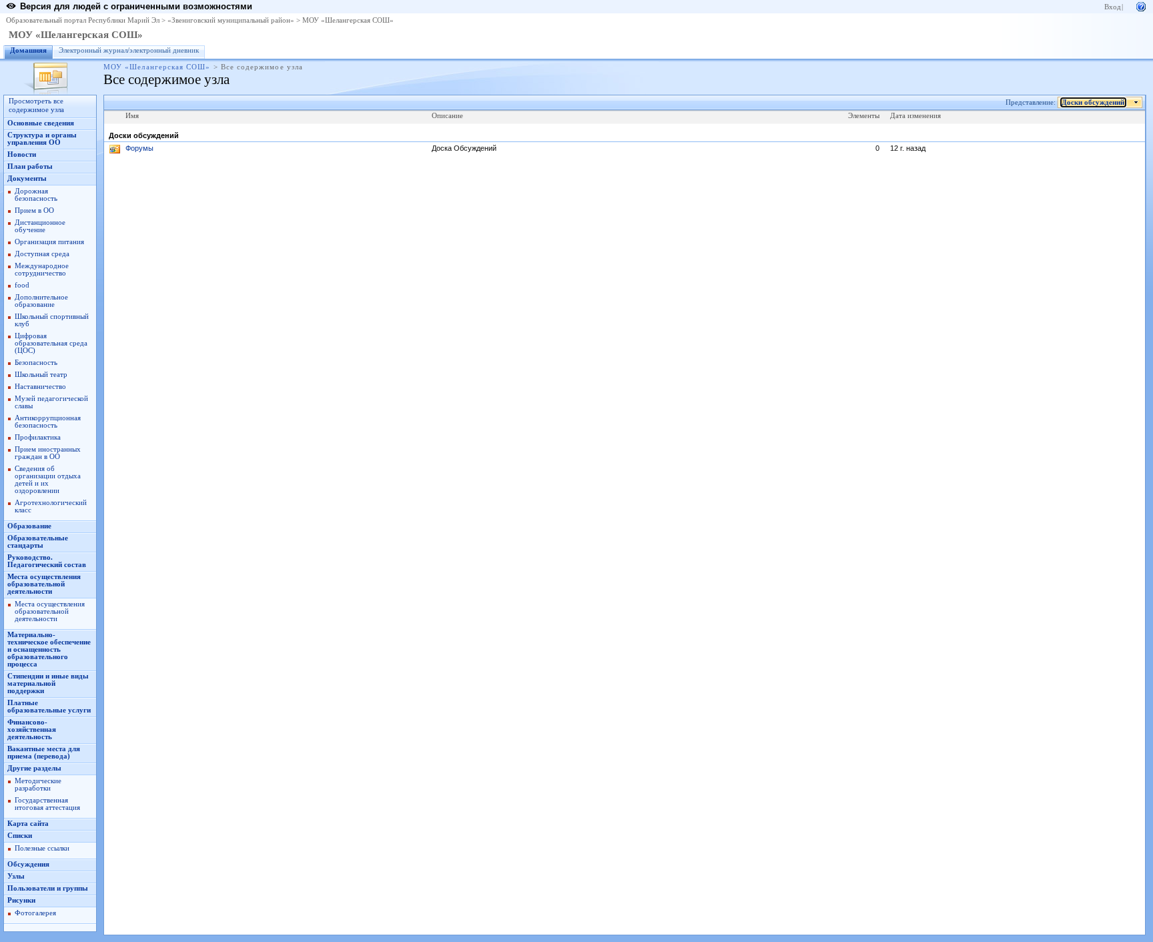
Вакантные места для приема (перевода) (43, 752)
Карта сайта (28, 823)
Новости (21, 154)
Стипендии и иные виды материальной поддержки (48, 683)
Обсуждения (28, 864)
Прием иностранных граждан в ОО (48, 453)
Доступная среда (42, 254)
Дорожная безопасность (36, 194)
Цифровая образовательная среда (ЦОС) (51, 343)
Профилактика (38, 437)
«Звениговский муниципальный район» (230, 20)
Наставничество (40, 386)
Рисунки (21, 900)
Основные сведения (40, 123)
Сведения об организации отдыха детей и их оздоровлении (48, 479)
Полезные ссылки (42, 848)
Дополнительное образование (41, 301)
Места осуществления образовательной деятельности (44, 584)
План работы (30, 166)
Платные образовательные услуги (49, 706)
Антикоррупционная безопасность (48, 421)
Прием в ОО (34, 210)
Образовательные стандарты (37, 541)
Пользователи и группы (47, 888)
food (22, 285)
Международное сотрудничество (42, 269)
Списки (19, 835)
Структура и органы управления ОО (42, 138)
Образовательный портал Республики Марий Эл (82, 20)
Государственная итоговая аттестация (47, 804)
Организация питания (49, 242)
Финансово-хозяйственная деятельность (31, 730)
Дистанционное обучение (40, 226)
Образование (29, 526)
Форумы (139, 148)
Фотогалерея (35, 913)
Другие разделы (34, 768)
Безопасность (36, 362)
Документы (27, 178)
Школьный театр (41, 374)
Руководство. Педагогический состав (46, 561)
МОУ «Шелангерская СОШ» (348, 20)
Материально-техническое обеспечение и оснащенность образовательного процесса (49, 649)
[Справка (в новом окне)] (1141, 5)
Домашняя (28, 50)
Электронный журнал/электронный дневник (129, 50)
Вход (1112, 7)
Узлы (16, 876)
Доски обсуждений (1093, 102)
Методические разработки (38, 784)
